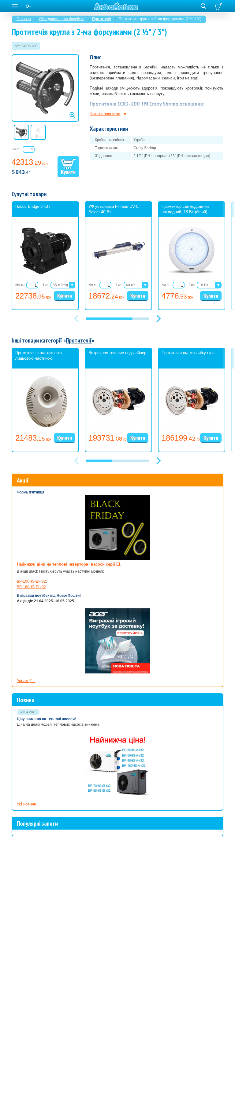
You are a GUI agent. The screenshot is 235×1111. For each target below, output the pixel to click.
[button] (158, 318)
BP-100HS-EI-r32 (31, 581)
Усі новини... (28, 804)
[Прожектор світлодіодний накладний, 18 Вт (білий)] (191, 278)
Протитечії (101, 19)
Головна (24, 19)
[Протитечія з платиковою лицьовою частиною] (45, 429)
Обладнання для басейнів (61, 19)
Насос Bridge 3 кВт (32, 206)
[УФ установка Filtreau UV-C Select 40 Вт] (118, 278)
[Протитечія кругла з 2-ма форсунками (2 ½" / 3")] (45, 88)
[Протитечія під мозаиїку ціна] (191, 429)
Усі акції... (26, 680)
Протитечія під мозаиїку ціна (188, 352)
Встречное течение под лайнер (117, 352)
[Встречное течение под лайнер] (118, 429)
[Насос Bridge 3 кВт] (45, 278)
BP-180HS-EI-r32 (31, 587)
